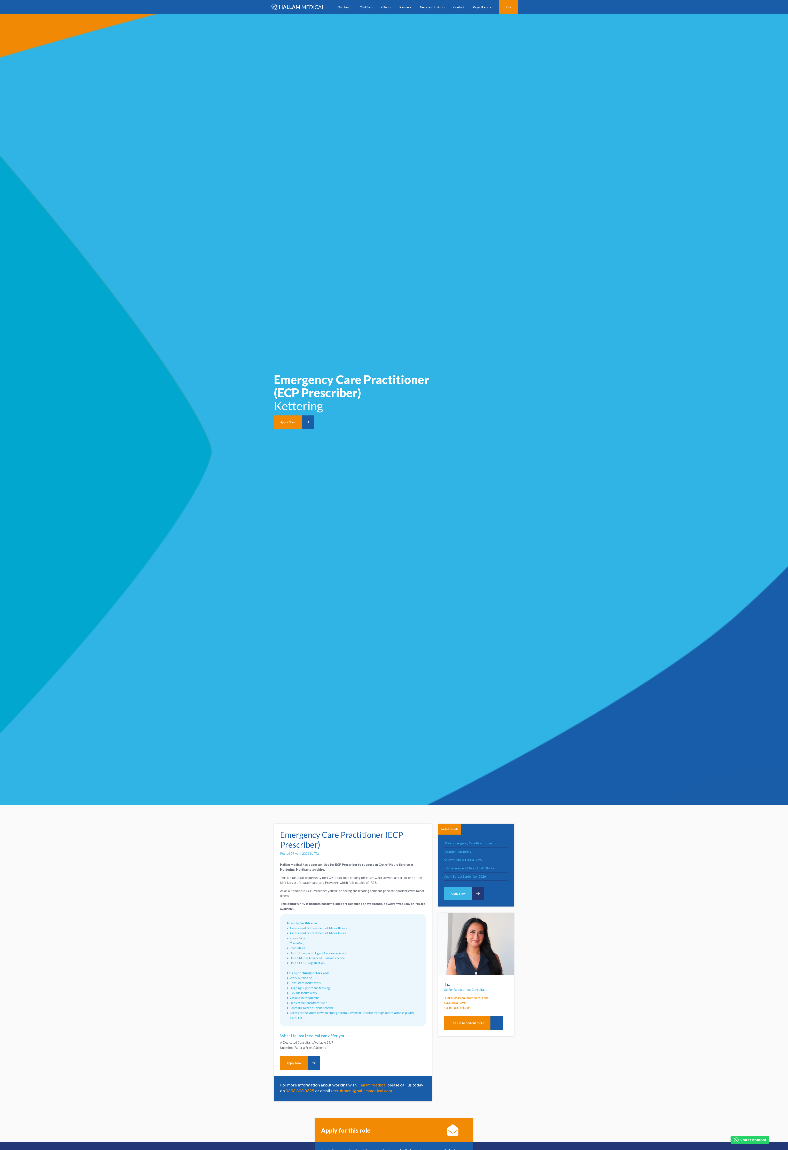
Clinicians (366, 7)
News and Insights (432, 7)
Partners (405, 7)
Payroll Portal (482, 7)
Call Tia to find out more (467, 1023)
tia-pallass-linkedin (457, 1007)
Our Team (344, 7)
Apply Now (287, 422)
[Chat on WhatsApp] (750, 1140)
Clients (386, 7)
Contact (458, 7)
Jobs (508, 7)
